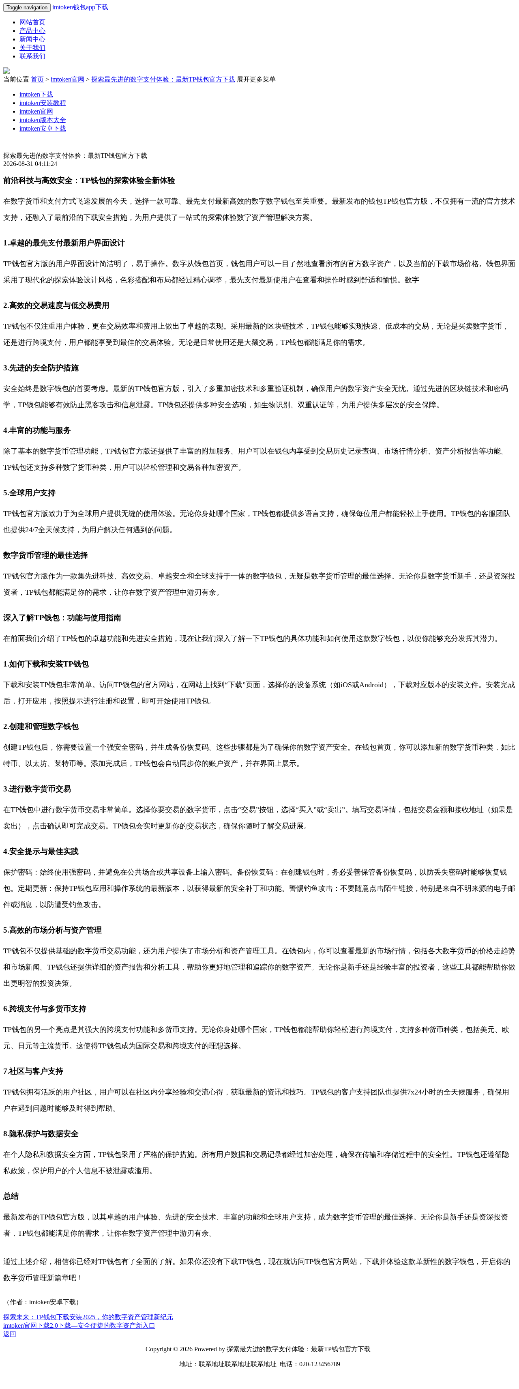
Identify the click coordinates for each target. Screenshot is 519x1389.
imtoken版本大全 (42, 119)
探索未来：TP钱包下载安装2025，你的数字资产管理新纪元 (88, 1317)
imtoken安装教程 (42, 102)
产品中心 (32, 30)
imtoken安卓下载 (42, 128)
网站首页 (32, 22)
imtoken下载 (36, 94)
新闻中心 (32, 39)
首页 (37, 79)
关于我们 (32, 47)
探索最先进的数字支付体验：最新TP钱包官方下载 (163, 79)
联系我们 (32, 56)
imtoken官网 (67, 79)
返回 (9, 1334)
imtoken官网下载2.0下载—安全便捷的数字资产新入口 (79, 1325)
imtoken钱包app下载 (80, 7)
